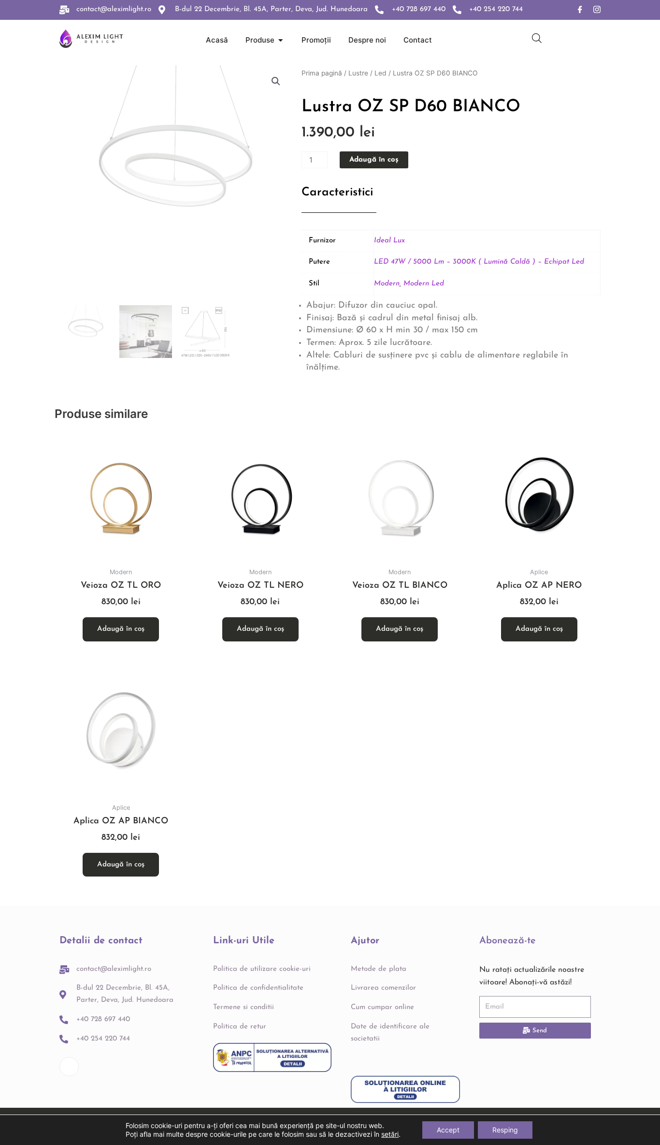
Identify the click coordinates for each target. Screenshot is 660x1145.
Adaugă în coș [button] (120, 629)
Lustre (358, 73)
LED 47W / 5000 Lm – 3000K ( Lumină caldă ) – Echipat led (479, 262)
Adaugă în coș (374, 160)
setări (390, 1134)
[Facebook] (580, 10)
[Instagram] (597, 10)
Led (380, 73)
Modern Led (423, 283)
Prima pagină (321, 73)
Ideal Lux (389, 240)
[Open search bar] (537, 38)
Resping (505, 1130)
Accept (448, 1130)
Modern (387, 283)
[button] (276, 81)
